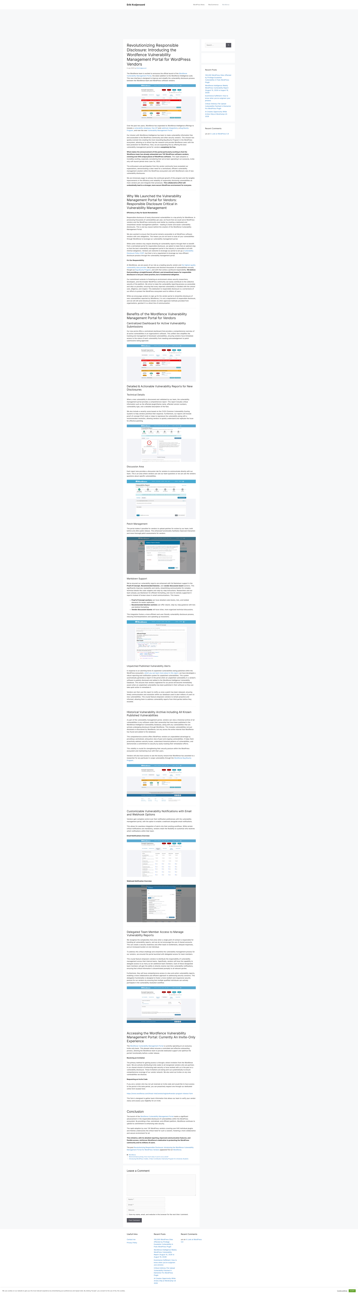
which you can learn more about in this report (161, 673)
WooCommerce (213, 5)
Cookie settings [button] (342, 1291)
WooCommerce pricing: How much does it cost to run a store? (148, 1157)
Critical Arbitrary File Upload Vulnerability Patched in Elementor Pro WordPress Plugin (218, 106)
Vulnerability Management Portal (160, 130)
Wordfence (225, 5)
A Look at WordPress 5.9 (219, 134)
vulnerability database (142, 128)
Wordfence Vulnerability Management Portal (146, 1046)
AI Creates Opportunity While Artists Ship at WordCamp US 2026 (216, 114)
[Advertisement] (179, 23)
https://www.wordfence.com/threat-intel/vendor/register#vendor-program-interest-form (160, 1093)
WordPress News (199, 5)
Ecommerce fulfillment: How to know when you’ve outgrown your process (217, 98)
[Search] (228, 45)
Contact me (131, 1239)
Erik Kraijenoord (136, 4)
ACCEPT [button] (352, 1290)
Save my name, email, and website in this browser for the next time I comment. (158, 1214)
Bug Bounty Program (143, 270)
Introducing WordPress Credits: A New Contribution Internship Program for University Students (158, 1159)
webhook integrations (169, 128)
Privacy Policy (132, 1243)
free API (155, 128)
